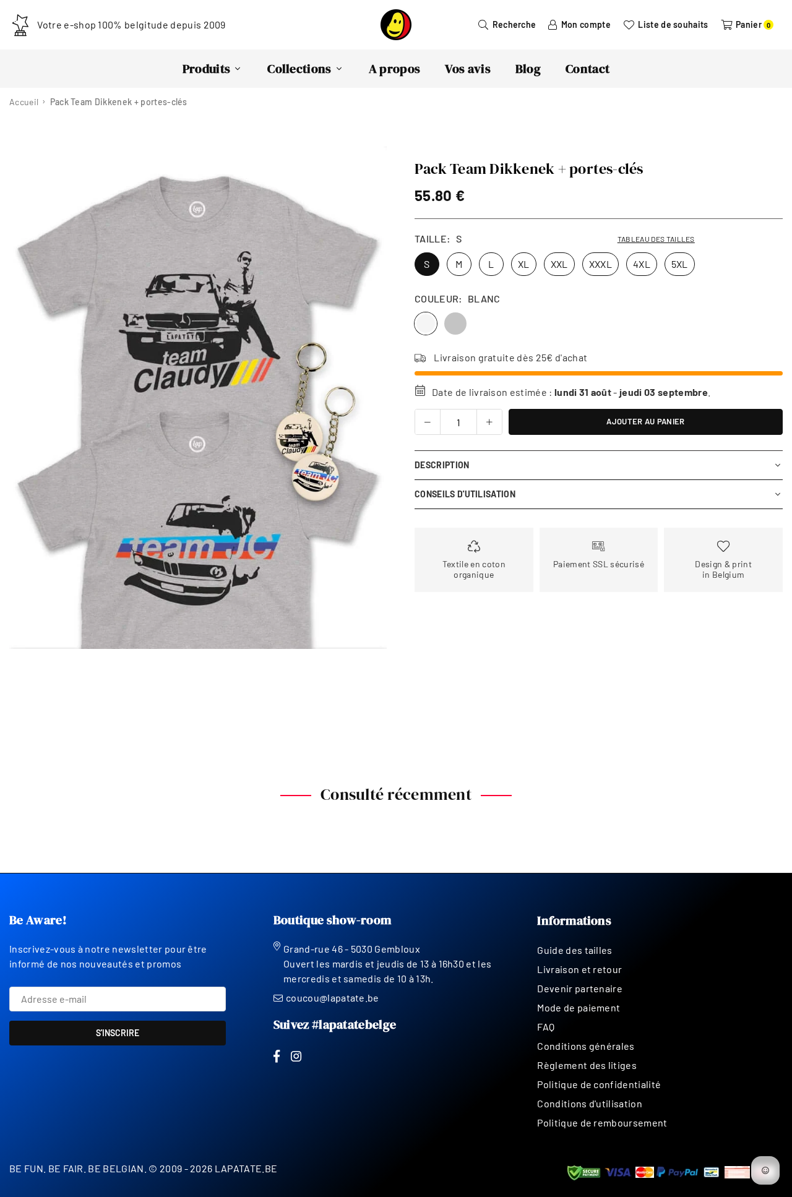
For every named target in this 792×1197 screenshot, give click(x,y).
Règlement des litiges (587, 1065)
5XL (679, 264)
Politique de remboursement (602, 1122)
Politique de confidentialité (599, 1084)
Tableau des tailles (656, 238)
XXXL (600, 264)
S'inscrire (117, 1033)
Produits (207, 68)
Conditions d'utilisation (589, 1103)
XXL (559, 264)
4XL (641, 264)
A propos (395, 68)
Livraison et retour (579, 969)
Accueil (23, 102)
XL (524, 264)
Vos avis (468, 68)
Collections (299, 68)
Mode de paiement (578, 1007)
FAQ (545, 1026)
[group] (198, 397)
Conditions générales (585, 1046)
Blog (528, 68)
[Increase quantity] (489, 422)
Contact (587, 68)
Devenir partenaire (579, 988)
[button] (369, 398)
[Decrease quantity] (427, 422)
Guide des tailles (574, 950)
